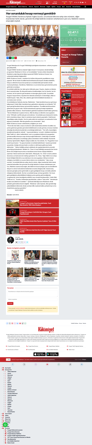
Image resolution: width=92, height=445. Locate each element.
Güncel (31, 6)
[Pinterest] (12, 323)
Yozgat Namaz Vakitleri (54, 346)
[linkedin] (81, 364)
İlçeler (9, 382)
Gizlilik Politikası (74, 323)
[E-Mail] (16, 242)
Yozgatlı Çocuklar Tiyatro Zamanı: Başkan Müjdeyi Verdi (14, 262)
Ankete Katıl (65, 62)
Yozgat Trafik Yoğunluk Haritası (76, 346)
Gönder (10, 303)
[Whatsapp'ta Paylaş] (13, 58)
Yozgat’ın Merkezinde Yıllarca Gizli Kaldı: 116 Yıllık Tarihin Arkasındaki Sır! (31, 279)
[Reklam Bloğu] (73, 77)
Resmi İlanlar (76, 6)
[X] (10, 323)
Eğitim (53, 6)
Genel (9, 373)
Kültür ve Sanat (10, 10)
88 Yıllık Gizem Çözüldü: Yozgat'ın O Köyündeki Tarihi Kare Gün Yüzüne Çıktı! (49, 279)
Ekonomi (42, 6)
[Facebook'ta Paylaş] (8, 58)
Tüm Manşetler (31, 349)
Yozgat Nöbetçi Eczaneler (14, 346)
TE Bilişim (84, 359)
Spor (63, 6)
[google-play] (52, 354)
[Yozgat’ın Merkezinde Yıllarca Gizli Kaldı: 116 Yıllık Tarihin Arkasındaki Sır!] (32, 272)
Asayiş (59, 6)
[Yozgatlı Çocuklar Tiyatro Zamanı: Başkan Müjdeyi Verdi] (15, 255)
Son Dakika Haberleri (53, 349)
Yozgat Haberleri (11, 6)
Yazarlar (68, 6)
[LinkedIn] (17, 323)
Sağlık (48, 6)
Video (6, 415)
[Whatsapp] (25, 323)
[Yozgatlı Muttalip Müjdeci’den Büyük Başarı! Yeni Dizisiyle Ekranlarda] (32, 255)
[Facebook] (19, 242)
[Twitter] (22, 242)
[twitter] (24, 364)
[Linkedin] (27, 242)
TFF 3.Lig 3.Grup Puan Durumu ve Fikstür (18, 437)
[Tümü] (84, 50)
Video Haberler (22, 6)
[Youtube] (20, 323)
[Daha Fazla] (15, 58)
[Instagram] (24, 242)
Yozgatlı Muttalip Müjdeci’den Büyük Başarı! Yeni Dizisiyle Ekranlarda (31, 262)
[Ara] (85, 3)
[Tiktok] (22, 323)
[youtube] (47, 364)
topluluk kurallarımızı (20, 308)
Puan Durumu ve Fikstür (13, 349)
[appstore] (39, 354)
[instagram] (35, 364)
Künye (80, 323)
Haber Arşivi (71, 349)
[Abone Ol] (57, 57)
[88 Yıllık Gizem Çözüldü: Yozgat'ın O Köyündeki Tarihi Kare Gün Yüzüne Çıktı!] (50, 272)
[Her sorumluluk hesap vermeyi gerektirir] (32, 40)
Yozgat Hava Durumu (33, 346)
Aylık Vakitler (65, 45)
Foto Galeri (8, 413)
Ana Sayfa (8, 368)
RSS (9, 359)
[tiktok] (70, 364)
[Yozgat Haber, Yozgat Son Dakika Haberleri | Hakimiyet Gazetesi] (15, 2)
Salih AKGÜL (10, 60)
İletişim (84, 323)
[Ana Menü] (85, 6)
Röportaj (7, 419)
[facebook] (12, 364)
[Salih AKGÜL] (10, 240)
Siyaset (36, 6)
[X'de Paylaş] (10, 58)
